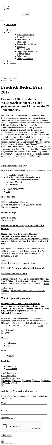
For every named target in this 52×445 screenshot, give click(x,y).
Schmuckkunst (23, 56)
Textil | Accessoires (25, 58)
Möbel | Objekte (24, 49)
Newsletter (11, 378)
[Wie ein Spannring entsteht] (26, 291)
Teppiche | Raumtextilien (27, 51)
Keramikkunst (23, 37)
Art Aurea (11, 24)
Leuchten (21, 46)
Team (8, 345)
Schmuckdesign (23, 54)
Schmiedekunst (23, 39)
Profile (9, 32)
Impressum (11, 366)
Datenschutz (11, 368)
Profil (8, 375)
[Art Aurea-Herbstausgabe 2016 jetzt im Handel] (8, 220)
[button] (4, 443)
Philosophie (11, 343)
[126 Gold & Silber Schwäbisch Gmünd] (19, 263)
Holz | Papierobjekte (25, 35)
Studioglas (21, 42)
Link (8, 191)
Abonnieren (11, 63)
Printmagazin (8, 373)
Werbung (10, 356)
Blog (8, 30)
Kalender (10, 61)
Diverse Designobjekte (26, 44)
